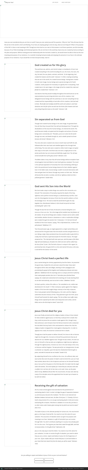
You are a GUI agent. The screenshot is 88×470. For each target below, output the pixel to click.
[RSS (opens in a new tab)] (83, 2)
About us (59, 468)
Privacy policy (70, 468)
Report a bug (64, 468)
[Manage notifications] (2, 469)
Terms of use (76, 468)
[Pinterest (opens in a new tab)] (79, 2)
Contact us (82, 468)
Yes (44, 459)
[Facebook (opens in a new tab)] (77, 2)
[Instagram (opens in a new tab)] (81, 2)
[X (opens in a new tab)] (75, 2)
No (44, 461)
